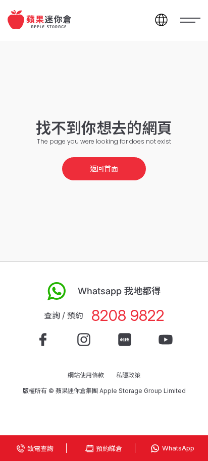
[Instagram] (84, 340)
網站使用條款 (86, 375)
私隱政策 (128, 375)
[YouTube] (166, 340)
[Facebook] (43, 340)
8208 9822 (128, 315)
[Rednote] (125, 340)
